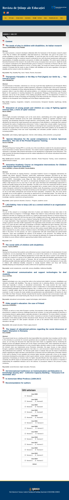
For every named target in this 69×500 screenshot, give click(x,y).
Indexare (45, 18)
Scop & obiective (27, 18)
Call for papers (11, 18)
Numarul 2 (40, 423)
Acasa (6, 18)
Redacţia (34, 18)
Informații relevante (19, 18)
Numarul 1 (30, 423)
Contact (61, 18)
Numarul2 (40, 401)
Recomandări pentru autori (53, 18)
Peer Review (40, 18)
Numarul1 (29, 396)
